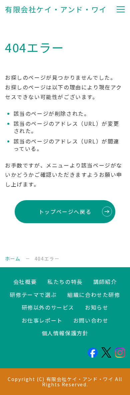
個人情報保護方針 (65, 333)
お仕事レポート (42, 320)
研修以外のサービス (48, 307)
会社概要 (25, 282)
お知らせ (96, 307)
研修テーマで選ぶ (33, 295)
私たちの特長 (65, 282)
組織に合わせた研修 (93, 295)
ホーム (13, 258)
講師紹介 (105, 282)
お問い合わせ (91, 320)
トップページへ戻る (65, 212)
